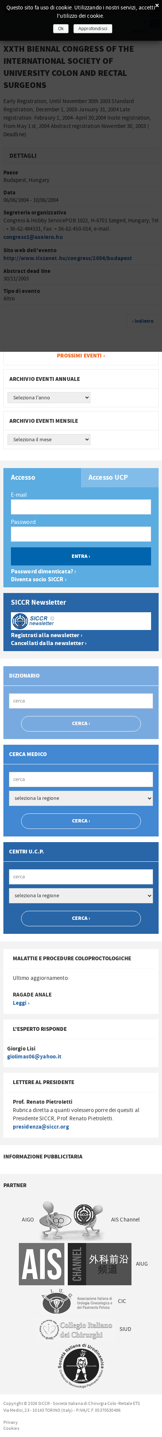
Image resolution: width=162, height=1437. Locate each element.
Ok (61, 28)
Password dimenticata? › (43, 572)
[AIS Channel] (75, 1264)
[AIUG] (76, 1301)
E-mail (19, 495)
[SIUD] (81, 1365)
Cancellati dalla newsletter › (49, 643)
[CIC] (75, 1329)
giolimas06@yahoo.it (34, 1057)
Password (23, 522)
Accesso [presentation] (23, 478)
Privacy (10, 1422)
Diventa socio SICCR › (39, 580)
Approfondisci (92, 28)
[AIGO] (72, 1219)
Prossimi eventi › (81, 356)
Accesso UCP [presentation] (108, 478)
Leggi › (21, 1003)
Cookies (11, 1428)
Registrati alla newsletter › (47, 635)
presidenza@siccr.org (41, 1127)
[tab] (42, 477)
